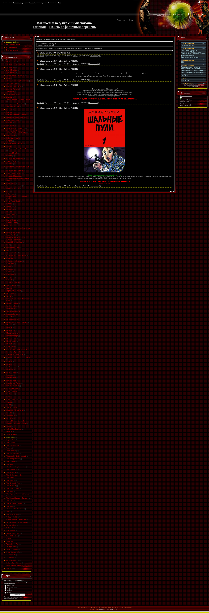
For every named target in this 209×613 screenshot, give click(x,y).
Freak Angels (10, 235)
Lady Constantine (12, 319)
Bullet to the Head (12, 138)
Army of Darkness (12, 94)
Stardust (9, 432)
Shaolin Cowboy (11, 407)
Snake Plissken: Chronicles (15, 421)
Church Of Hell (11, 153)
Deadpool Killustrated (13, 176)
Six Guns (9, 418)
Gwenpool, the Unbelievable (16, 255)
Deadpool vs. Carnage (14, 186)
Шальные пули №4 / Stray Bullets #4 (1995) (59, 61)
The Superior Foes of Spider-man (17, 494)
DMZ (8, 191)
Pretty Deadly (11, 372)
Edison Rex (10, 206)
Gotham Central (11, 253)
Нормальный (12, 588)
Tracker (9, 448)
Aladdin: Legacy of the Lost (15, 75)
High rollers (10, 274)
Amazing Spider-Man (13, 86)
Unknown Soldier (12, 517)
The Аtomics (10, 461)
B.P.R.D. (9, 109)
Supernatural (10, 440)
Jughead (9, 288)
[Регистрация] (198, 5)
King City (9, 317)
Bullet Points (10, 135)
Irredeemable (10, 308)
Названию (58, 48)
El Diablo (9, 212)
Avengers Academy (13, 106)
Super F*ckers (11, 442)
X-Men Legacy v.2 (12, 552)
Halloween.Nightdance (14, 261)
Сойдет (10, 590)
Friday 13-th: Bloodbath (14, 242)
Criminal (9, 156)
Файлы (46, 39)
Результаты (8, 597)
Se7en (8, 405)
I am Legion (10, 293)
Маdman (9, 325)
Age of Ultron (10, 73)
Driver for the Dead (13, 201)
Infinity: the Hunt (11, 306)
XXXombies (10, 557)
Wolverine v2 (10, 541)
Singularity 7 (10, 415)
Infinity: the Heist (12, 303)
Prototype (9, 375)
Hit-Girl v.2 (10, 277)
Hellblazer (9, 269)
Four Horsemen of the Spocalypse (18, 228)
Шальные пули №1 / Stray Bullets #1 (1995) (59, 108)
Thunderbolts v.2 (12, 514)
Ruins (8, 396)
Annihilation (10, 91)
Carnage (9, 146)
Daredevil (9, 164)
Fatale (8, 217)
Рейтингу (66, 48)
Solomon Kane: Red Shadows (16, 423)
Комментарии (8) (94, 103)
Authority (9, 97)
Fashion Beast (11, 220)
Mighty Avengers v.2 (13, 333)
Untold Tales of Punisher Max (16, 520)
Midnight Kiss (10, 330)
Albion (8, 78)
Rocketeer (10, 394)
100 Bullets (10, 67)
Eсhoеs (9, 204)
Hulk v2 (9, 280)
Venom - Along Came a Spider (16, 522)
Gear (8, 245)
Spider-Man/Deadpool (13, 429)
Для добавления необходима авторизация (193, 85)
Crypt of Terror (11, 161)
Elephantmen (10, 214)
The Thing (9, 501)
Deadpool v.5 (10, 183)
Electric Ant (10, 209)
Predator (9, 364)
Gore (8, 250)
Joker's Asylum (11, 285)
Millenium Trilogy (12, 336)
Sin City (9, 413)
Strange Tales (11, 434)
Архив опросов (19, 597)
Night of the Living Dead (14, 354)
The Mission (10, 480)
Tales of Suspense (12, 445)
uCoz (117, 609)
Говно (9, 592)
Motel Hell (9, 344)
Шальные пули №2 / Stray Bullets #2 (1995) (59, 85)
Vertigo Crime (11, 525)
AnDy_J (75, 55)
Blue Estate (10, 125)
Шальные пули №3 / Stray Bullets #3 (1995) (59, 69)
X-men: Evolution (12, 549)
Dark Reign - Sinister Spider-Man (17, 166)
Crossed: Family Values (14, 158)
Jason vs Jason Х (12, 282)
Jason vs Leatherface (13, 311)
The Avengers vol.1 (13, 459)
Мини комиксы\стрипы (14, 565)
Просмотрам (97, 48)
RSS (59, 3)
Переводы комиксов (57, 39)
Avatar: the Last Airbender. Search (18, 100)
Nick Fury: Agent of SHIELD (16, 352)
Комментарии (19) (95, 55)
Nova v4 (9, 361)
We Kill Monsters (12, 536)
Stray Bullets (10, 437)
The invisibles (11, 472)
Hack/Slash (10, 258)
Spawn (8, 426)
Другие (8, 568)
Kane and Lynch (12, 314)
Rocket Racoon (11, 391)
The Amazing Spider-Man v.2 (16, 456)
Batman (9, 112)
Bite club (9, 123)
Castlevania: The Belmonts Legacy (18, 149)
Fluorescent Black (12, 232)
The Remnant (11, 486)
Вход (131, 20)
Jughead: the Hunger (13, 291)
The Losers (10, 478)
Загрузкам (87, 48)
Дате (50, 48)
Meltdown (9, 327)
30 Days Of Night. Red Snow (16, 64)
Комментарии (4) (94, 80)
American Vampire (12, 89)
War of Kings (10, 530)
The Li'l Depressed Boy (14, 475)
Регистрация (121, 20)
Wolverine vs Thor (12, 544)
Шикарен (10, 585)
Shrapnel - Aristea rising (14, 410)
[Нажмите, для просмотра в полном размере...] (104, 110)
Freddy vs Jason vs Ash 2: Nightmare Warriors (15, 238)
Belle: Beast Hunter (13, 120)
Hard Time (10, 264)
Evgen (74, 64)
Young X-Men (11, 547)
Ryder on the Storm (13, 399)
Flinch (8, 225)
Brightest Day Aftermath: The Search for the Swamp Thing (16, 131)
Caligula (9, 141)
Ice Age (9, 296)
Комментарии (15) (94, 64)
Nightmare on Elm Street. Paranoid (18, 357)
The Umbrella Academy (14, 503)
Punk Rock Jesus (12, 386)
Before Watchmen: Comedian (16, 115)
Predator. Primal (11, 367)
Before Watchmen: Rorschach (16, 117)
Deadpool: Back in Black (14, 170)
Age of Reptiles (11, 70)
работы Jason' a (12, 560)
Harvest (9, 266)
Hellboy (9, 272)
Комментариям (76, 48)
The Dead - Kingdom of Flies (16, 467)
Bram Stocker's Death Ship (15, 128)
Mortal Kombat (11, 341)
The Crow (9, 464)
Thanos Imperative (12, 453)
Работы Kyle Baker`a (13, 563)
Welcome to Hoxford (13, 533)
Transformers (11, 450)
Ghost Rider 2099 (12, 247)
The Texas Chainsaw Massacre (17, 498)
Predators (9, 369)
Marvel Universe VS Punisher (16, 322)
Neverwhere (10, 346)
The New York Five (13, 483)
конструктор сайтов (106, 609)
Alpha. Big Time (11, 83)
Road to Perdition (12, 388)
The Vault (9, 506)
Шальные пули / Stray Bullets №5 (55, 53)
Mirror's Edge (11, 338)
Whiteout (9, 538)
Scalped (9, 402)
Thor (8, 511)
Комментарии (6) (96, 186)
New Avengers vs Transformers (17, 349)
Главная (39, 27)
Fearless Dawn (11, 223)
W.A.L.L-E (9, 528)
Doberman (10, 194)
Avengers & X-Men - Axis (15, 104)
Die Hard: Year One (13, 188)
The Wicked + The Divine (15, 509)
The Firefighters (11, 469)
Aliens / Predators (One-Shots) (17, 81)
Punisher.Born (11, 378)
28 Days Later (11, 62)
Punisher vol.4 (11, 380)
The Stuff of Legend (13, 488)
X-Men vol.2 (10, 555)
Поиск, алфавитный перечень (72, 27)
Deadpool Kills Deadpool (14, 173)
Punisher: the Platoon (13, 383)
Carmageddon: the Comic (15, 143)
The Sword (10, 491)
